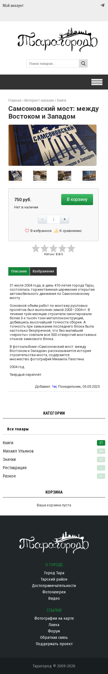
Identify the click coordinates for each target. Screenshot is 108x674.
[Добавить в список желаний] (38, 230)
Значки (9, 459)
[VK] (91, 5)
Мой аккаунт (13, 5)
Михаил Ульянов (18, 451)
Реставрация (15, 467)
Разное (9, 476)
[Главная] (54, 49)
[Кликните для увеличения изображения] (52, 144)
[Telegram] (101, 5)
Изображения (43, 271)
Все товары (18, 429)
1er (54, 386)
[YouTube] (96, 5)
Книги (8, 442)
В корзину (77, 199)
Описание (19, 271)
